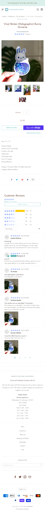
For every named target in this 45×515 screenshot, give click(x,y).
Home (4, 16)
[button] (19, 34)
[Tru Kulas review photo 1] (11, 286)
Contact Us (22, 431)
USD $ (21, 489)
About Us (22, 434)
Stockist (22, 446)
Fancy (27, 179)
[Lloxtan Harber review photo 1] (11, 347)
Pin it (22, 179)
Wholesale (22, 442)
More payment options (33, 133)
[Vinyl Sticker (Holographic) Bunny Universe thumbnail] (8, 88)
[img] (15, 236)
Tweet (17, 179)
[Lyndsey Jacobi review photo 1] (11, 318)
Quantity (18, 112)
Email (33, 179)
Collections (11, 16)
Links (22, 450)
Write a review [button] (22, 204)
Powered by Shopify (22, 509)
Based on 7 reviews (10, 201)
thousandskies (22, 31)
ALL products (20, 16)
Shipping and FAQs (22, 438)
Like (12, 179)
